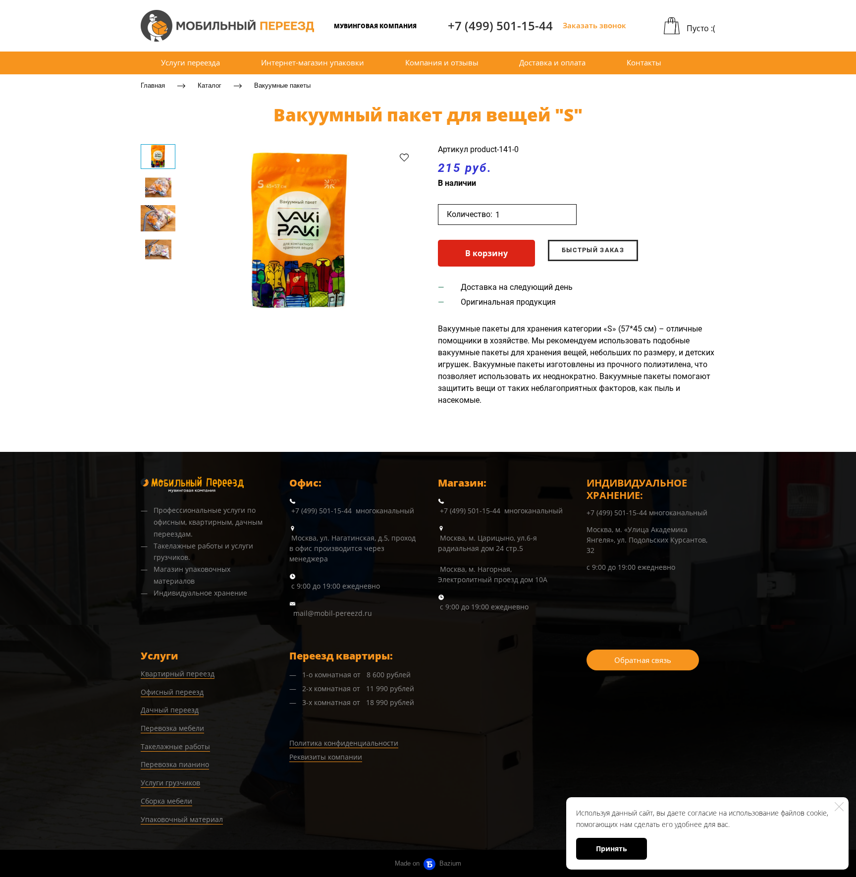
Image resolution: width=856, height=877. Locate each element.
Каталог (209, 85)
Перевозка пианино (175, 764)
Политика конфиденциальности (343, 743)
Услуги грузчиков (170, 782)
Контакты (644, 62)
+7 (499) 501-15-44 (500, 25)
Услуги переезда (190, 62)
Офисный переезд (172, 692)
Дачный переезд (170, 709)
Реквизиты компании (325, 757)
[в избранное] (404, 157)
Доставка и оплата (552, 62)
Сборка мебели (166, 801)
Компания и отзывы (442, 62)
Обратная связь (642, 660)
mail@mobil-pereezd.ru (332, 613)
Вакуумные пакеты (282, 85)
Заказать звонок (594, 25)
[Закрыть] (839, 806)
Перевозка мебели (172, 728)
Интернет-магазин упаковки (312, 62)
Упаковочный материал (182, 819)
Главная (153, 85)
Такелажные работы (175, 746)
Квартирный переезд (177, 673)
